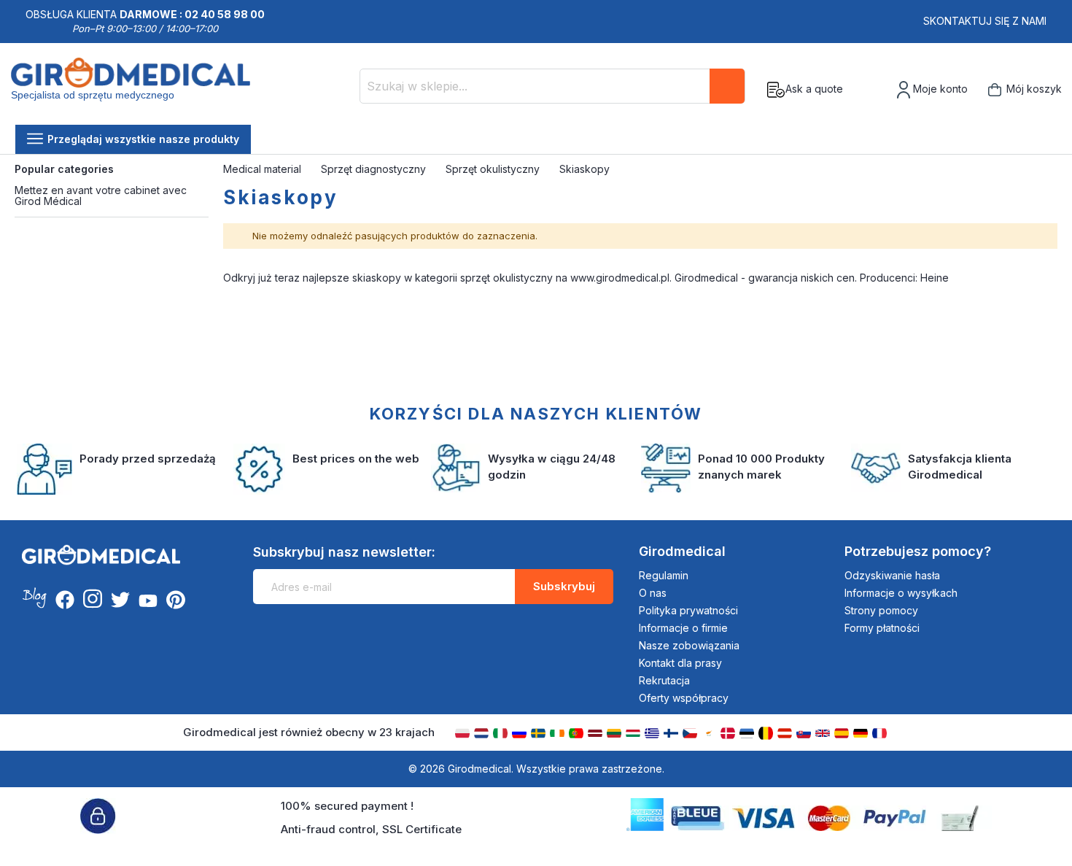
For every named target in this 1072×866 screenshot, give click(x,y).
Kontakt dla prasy (680, 663)
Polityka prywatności (688, 610)
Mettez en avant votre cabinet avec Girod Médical (101, 195)
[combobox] (552, 86)
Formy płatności (882, 628)
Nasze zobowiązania (689, 645)
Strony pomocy (881, 610)
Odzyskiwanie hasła (892, 575)
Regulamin (663, 575)
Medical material (263, 169)
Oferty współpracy (684, 698)
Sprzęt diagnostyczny (375, 169)
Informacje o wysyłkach (901, 593)
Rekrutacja (664, 680)
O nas (653, 593)
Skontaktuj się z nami (984, 21)
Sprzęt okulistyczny (494, 169)
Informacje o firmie (683, 628)
